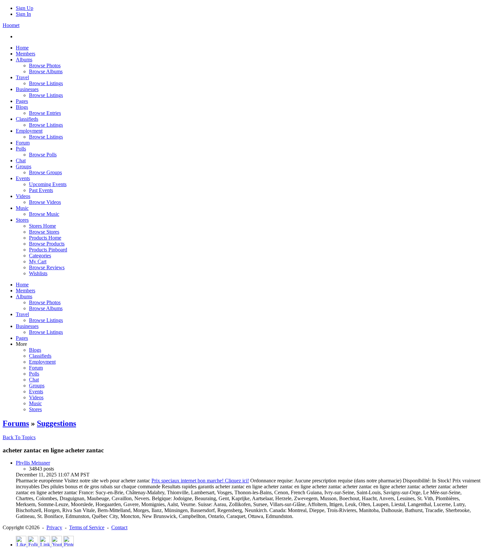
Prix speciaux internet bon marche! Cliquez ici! (200, 480)
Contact (119, 527)
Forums (16, 423)
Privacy (54, 527)
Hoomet (11, 25)
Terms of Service (86, 527)
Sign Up (24, 8)
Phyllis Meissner (33, 463)
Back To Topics (19, 437)
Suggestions (56, 423)
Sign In (23, 14)
